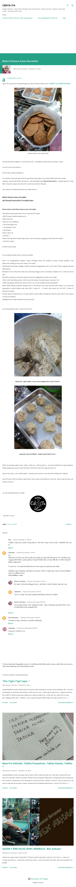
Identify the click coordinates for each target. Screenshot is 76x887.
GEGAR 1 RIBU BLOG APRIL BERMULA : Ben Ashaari (31, 848)
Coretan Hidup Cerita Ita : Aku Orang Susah (17, 18)
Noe (9, 540)
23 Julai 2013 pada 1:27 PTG (25, 552)
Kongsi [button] (68, 524)
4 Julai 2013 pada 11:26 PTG (22, 540)
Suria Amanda (13, 617)
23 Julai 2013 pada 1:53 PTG (31, 592)
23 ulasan (13, 867)
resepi (14, 524)
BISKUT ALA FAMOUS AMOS (60, 83)
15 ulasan (13, 702)
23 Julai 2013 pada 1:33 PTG (36, 581)
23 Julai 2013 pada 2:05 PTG (36, 602)
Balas (10, 548)
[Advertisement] (38, 38)
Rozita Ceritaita (19, 581)
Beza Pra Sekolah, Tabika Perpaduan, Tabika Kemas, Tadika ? (37, 765)
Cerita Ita (8, 5)
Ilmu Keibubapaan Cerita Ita (47, 18)
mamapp (11, 628)
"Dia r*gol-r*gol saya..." (16, 681)
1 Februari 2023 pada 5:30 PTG (30, 617)
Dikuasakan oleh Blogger (39, 879)
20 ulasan (13, 788)
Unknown (11, 552)
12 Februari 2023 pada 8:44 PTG (27, 628)
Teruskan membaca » (66, 702)
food (9, 524)
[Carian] (67, 5)
